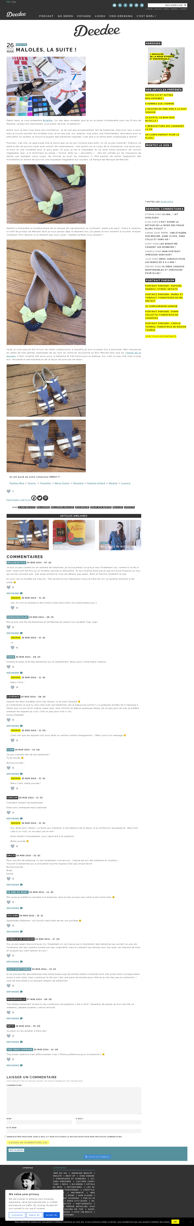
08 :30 (48, 999)
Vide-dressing (121, 16)
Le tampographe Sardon (161, 306)
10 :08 (36, 750)
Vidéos (66, 1212)
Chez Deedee (87, 1176)
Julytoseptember (19, 969)
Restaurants (84, 1204)
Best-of (70, 1176)
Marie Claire (62, 483)
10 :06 (36, 1026)
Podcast (46, 16)
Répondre (13, 593)
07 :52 (47, 562)
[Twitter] (131, 5)
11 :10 (42, 598)
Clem (10, 750)
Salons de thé (73, 1209)
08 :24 (36, 657)
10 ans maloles (26, 507)
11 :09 (42, 730)
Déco (65, 1184)
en (14, 2)
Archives (158, 9)
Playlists (167, 202)
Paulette (45, 483)
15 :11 (40, 915)
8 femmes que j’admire (159, 104)
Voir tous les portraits (160, 336)
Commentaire (15, 1085)
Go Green (77, 1184)
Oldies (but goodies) (66, 1198)
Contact (184, 9)
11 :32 (39, 798)
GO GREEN (65, 16)
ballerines (43, 507)
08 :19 (50, 617)
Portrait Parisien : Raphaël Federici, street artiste (163, 287)
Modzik (113, 483)
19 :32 (52, 969)
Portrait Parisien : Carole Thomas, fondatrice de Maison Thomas (165, 326)
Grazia (32, 483)
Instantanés (74, 1187)
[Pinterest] (142, 5)
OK (175, 1222)
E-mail (80, 1119)
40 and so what (17, 892)
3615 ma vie (60, 1173)
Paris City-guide (77, 1201)
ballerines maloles (62, 507)
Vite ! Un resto (83, 1212)
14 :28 (54, 1049)
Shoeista (78, 483)
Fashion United (96, 483)
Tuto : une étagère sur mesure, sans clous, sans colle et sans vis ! (165, 236)
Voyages (84, 16)
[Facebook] (125, 5)
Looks (100, 16)
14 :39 (50, 892)
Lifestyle (88, 1190)
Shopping (21, 45)
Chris (11, 657)
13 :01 (37, 855)
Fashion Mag (17, 483)
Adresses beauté (82, 1173)
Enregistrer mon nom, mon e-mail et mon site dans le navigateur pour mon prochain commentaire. (64, 1137)
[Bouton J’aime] (9, 491)
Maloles (117, 507)
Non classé (85, 1195)
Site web (11, 1128)
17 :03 (56, 939)
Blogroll (175, 9)
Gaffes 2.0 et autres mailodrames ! (159, 96)
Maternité (77, 1192)
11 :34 (42, 823)
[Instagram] (136, 5)
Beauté (57, 1176)
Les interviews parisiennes (74, 1188)
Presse (166, 9)
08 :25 (42, 697)
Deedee (20, 14)
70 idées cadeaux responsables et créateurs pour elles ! (164, 269)
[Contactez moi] (114, 5)
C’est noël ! (146, 16)
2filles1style (16, 562)
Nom (10, 1119)
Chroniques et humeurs (71, 1179)
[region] (34, 1205)
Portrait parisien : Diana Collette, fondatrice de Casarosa (162, 314)
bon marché (82, 507)
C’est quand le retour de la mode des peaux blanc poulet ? (164, 225)
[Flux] (120, 5)
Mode (71, 1195)
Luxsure (126, 483)
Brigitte (48, 120)
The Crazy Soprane (20, 1049)
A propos (149, 9)
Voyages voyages (63, 1215)
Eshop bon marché (101, 507)
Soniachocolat (17, 617)
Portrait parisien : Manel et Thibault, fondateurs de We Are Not (164, 297)
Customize (17, 1215)
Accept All (51, 1215)
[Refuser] (190, 1221)
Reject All (34, 1215)
